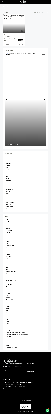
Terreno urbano (9, 206)
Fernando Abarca (8, 44)
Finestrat (8, 269)
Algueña (8, 228)
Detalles (21, 40)
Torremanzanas (9, 343)
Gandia (7, 273)
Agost (7, 219)
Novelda (8, 308)
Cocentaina (8, 256)
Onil (7, 310)
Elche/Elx (8, 265)
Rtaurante (8, 198)
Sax (7, 338)
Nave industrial (9, 189)
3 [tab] (27, 146)
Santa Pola (8, 336)
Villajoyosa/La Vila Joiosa (11, 347)
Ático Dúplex (9, 163)
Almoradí (8, 232)
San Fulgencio (9, 330)
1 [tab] (23, 146)
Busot (7, 243)
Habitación (8, 180)
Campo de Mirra (9, 249)
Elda (7, 267)
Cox (7, 258)
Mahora (7, 291)
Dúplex (7, 172)
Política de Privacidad (31, 366)
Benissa (7, 241)
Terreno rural (9, 204)
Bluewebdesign (30, 411)
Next (44, 99)
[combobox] (43, 12)
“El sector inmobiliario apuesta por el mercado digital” (14, 386)
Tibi (7, 340)
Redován (8, 321)
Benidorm (8, 239)
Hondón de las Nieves (11, 280)
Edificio (7, 174)
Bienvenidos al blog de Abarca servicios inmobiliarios (14, 391)
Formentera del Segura (11, 271)
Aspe (7, 236)
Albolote (8, 223)
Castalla (8, 252)
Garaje (7, 178)
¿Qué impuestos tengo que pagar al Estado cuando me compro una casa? (18, 382)
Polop (7, 319)
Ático (7, 161)
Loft (7, 185)
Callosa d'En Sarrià (10, 245)
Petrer (7, 317)
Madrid (7, 286)
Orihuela (8, 312)
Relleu (7, 323)
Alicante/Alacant (9, 230)
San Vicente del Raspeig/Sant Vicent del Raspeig (17, 334)
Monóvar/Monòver (10, 301)
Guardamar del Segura (11, 275)
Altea (7, 234)
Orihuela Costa (9, 314)
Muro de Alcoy (9, 304)
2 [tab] (25, 146)
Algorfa (7, 226)
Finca (7, 176)
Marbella (8, 293)
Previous (6, 99)
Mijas (7, 295)
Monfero (8, 297)
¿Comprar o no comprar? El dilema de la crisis (12, 384)
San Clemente (9, 327)
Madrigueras (9, 288)
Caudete (8, 254)
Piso (7, 195)
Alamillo (7, 221)
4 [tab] (29, 146)
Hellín (7, 278)
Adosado (8, 156)
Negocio (8, 191)
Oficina (7, 193)
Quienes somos (6, 388)
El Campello (8, 262)
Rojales (7, 325)
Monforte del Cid (9, 299)
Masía (7, 187)
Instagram (29, 400)
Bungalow (8, 165)
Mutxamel (8, 306)
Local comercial (9, 182)
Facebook (23, 400)
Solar (7, 200)
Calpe (7, 247)
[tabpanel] (25, 99)
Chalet (7, 169)
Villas (7, 208)
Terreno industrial (10, 202)
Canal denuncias (30, 371)
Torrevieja (8, 345)
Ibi (6, 282)
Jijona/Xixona (9, 284)
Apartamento (9, 159)
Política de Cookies (31, 369)
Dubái (7, 260)
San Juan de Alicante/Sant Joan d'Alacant (15, 332)
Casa (7, 167)
